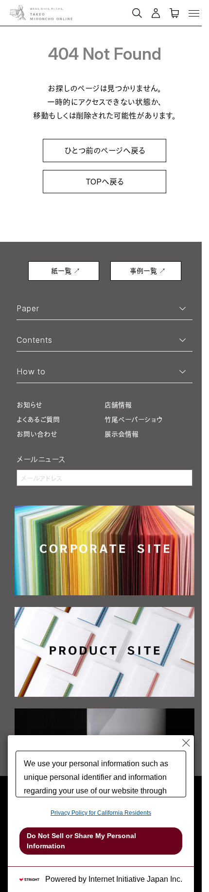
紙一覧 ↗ (65, 271)
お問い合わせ (37, 434)
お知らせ (29, 405)
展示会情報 (121, 434)
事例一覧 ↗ (148, 271)
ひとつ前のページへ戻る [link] (104, 150)
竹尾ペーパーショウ (133, 419)
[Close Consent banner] (186, 743)
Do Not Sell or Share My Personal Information (81, 841)
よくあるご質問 (38, 419)
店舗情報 (118, 405)
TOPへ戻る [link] (105, 181)
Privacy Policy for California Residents (101, 812)
